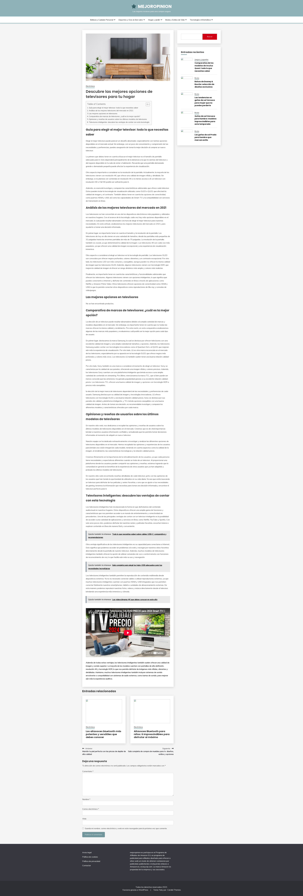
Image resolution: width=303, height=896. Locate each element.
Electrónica (90, 86)
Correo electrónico (90, 809)
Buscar (209, 37)
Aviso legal (86, 852)
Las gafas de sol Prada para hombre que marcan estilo (205, 137)
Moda (197, 78)
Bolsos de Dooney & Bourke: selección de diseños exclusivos (204, 84)
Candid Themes (174, 890)
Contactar (86, 865)
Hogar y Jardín (154, 20)
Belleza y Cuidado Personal (101, 20)
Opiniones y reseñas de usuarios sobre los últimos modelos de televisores (118, 119)
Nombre (86, 799)
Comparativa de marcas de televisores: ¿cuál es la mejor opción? (114, 116)
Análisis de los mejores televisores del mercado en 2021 (111, 110)
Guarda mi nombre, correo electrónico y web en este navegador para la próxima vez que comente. (126, 828)
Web (84, 818)
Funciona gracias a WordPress (136, 890)
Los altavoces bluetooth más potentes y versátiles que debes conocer (103, 734)
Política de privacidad (91, 861)
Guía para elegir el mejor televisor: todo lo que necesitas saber (113, 108)
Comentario (87, 771)
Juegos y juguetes (201, 59)
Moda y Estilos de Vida (175, 20)
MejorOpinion (155, 6)
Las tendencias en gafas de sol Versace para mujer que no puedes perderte (205, 101)
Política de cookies (90, 857)
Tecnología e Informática (200, 20)
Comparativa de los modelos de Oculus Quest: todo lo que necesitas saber (204, 67)
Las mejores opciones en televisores (103, 113)
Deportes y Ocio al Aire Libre (130, 20)
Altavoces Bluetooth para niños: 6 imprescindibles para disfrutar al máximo (151, 734)
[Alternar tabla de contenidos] (146, 104)
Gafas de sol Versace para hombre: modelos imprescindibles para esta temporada (205, 120)
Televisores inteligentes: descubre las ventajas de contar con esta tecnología (119, 122)
